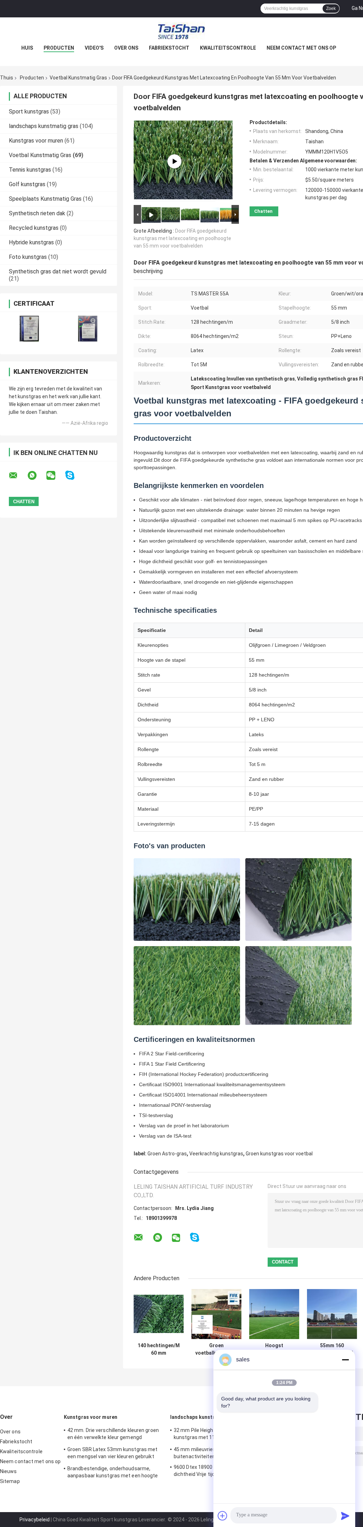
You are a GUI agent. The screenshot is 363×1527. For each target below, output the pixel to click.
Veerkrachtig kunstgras (216, 1153)
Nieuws (8, 1471)
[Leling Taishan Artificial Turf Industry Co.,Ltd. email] (18, 475)
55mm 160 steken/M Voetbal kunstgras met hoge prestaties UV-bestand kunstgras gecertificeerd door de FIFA (332, 1349)
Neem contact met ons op (301, 48)
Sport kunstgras (29, 111)
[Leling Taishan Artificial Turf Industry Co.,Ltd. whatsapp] (36, 475)
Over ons (126, 48)
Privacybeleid (34, 1519)
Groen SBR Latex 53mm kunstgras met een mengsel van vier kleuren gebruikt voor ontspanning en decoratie (112, 1454)
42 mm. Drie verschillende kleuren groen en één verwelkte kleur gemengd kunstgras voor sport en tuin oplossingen (114, 1434)
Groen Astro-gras (167, 1153)
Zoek (331, 8)
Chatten (263, 211)
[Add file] (223, 1515)
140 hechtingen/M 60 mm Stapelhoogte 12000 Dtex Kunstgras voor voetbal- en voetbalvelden (159, 1349)
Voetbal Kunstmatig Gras (78, 77)
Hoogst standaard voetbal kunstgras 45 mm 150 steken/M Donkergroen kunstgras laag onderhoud (274, 1349)
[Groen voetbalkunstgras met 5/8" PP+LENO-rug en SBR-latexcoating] (216, 1314)
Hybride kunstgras (31, 242)
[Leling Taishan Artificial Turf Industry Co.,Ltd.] (181, 31)
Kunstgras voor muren (36, 140)
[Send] (345, 1515)
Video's (94, 48)
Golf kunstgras (27, 184)
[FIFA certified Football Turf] (174, 161)
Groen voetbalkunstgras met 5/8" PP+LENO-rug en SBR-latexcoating (216, 1349)
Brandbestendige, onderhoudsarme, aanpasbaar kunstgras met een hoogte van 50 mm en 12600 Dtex (112, 1473)
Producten (59, 48)
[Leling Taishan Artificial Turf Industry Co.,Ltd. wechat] (55, 475)
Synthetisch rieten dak (37, 213)
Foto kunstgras (28, 257)
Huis (27, 48)
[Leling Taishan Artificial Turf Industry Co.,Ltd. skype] (74, 475)
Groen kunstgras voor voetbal (279, 1153)
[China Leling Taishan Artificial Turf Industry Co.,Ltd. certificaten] (29, 329)
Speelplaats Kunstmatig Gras (45, 198)
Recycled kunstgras (33, 227)
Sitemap (10, 1481)
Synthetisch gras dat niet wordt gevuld (57, 271)
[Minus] (345, 1359)
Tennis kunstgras (30, 169)
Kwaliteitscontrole (228, 48)
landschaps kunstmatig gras (43, 126)
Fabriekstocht (169, 48)
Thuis (6, 77)
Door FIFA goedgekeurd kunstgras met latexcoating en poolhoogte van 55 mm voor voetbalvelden (182, 238)
